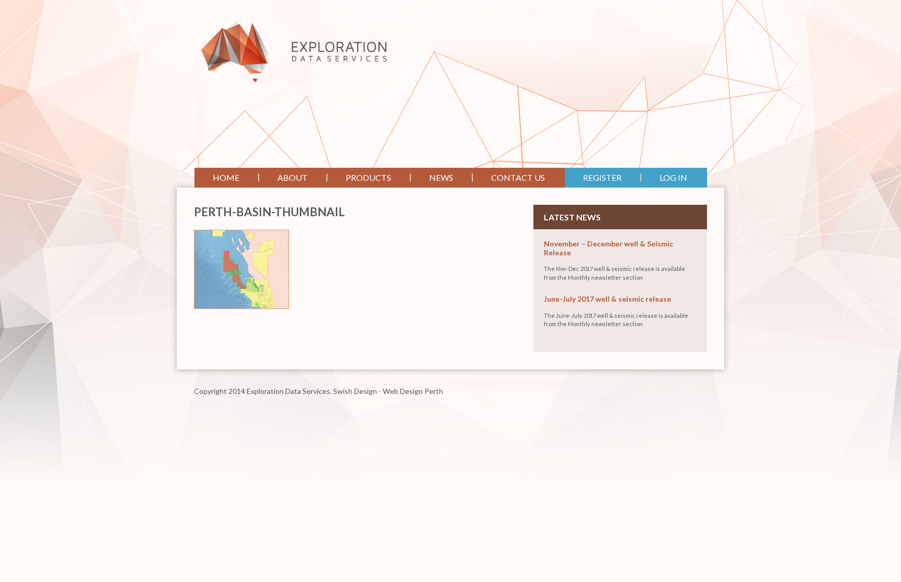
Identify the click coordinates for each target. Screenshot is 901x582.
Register (602, 177)
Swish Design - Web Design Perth (388, 391)
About (292, 177)
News (441, 177)
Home (226, 177)
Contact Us (518, 177)
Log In (673, 177)
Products (368, 177)
